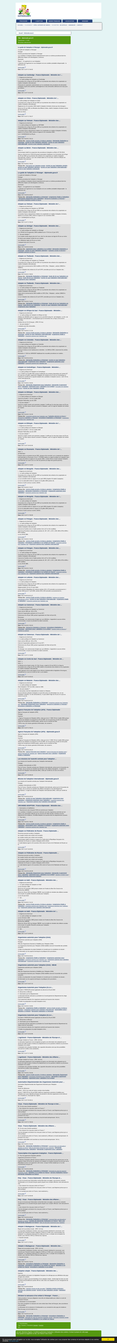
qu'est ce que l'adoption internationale (54, 167)
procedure (23, 21)
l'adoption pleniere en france (26, 252)
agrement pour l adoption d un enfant (38, 249)
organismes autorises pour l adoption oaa (38, 961)
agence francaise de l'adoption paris (56, 751)
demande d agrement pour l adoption (49, 1149)
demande (85, 21)
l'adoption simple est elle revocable (35, 1288)
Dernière (41, 1325)
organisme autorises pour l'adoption (37, 800)
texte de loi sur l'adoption (31, 278)
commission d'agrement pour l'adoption (39, 1076)
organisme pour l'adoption (27, 279)
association (69, 21)
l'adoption (39, 21)
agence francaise (54, 21)
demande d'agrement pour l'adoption (31, 198)
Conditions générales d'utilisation (43, 1332)
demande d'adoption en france (28, 1174)
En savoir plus (13, 1341)
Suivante (35, 1325)
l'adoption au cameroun (23, 630)
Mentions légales (27, 1332)
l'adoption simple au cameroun (59, 629)
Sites (35, 25)
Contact (80, 25)
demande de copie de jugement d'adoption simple (38, 1317)
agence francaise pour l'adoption (36, 751)
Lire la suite (21, 67)
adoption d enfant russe (62, 874)
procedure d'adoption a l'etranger (50, 418)
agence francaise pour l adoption (48, 753)
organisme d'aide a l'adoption (59, 197)
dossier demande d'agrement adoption (29, 876)
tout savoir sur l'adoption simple (35, 165)
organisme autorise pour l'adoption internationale (44, 544)
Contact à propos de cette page (78, 1332)
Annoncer (72, 25)
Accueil (20, 25)
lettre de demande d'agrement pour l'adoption (41, 1147)
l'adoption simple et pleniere (56, 250)
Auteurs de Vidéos (44, 25)
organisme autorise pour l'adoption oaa (36, 336)
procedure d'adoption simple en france (29, 200)
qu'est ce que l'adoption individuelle (39, 144)
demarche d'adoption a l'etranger (54, 198)
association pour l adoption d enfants (38, 825)
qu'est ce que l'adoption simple (56, 165)
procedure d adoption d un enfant (41, 1267)
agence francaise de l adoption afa (27, 753)
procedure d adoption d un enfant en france (40, 543)
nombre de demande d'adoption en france (43, 1221)
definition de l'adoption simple (27, 1290)
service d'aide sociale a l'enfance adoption (39, 140)
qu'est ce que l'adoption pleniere (36, 142)
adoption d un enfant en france (39, 1172)
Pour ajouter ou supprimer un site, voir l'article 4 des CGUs (34, 1333)
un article (63, 25)
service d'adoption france (58, 1172)
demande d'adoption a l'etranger (37, 197)
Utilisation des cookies (61, 1332)
